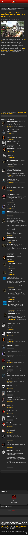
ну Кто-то (9, 129)
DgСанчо (9, 391)
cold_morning (10, 169)
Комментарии (4, 523)
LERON (8, 416)
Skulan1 (9, 410)
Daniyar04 (9, 359)
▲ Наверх (24, 522)
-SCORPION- (10, 397)
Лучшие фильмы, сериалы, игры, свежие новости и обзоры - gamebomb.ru (14, 1)
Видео (16, 522)
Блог (9, 8)
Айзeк (8, 374)
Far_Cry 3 (9, 332)
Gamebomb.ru (4, 526)
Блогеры (3, 524)
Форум (10, 523)
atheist (8, 385)
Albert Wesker (10, 218)
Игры (7, 522)
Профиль (4, 8)
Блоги (14, 523)
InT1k (8, 404)
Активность (20, 8)
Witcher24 (9, 422)
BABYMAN (10, 194)
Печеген (9, 435)
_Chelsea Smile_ (11, 429)
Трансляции (12, 9)
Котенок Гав (4, 19)
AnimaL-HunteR (11, 204)
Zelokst (8, 179)
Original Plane (10, 450)
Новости (3, 522)
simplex (9, 141)
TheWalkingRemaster (12, 121)
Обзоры (14, 8)
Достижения (4, 9)
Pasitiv (8, 442)
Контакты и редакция (21, 526)
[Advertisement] (14, 97)
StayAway (9, 186)
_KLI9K (8, 366)
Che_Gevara (10, 323)
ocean (8, 211)
